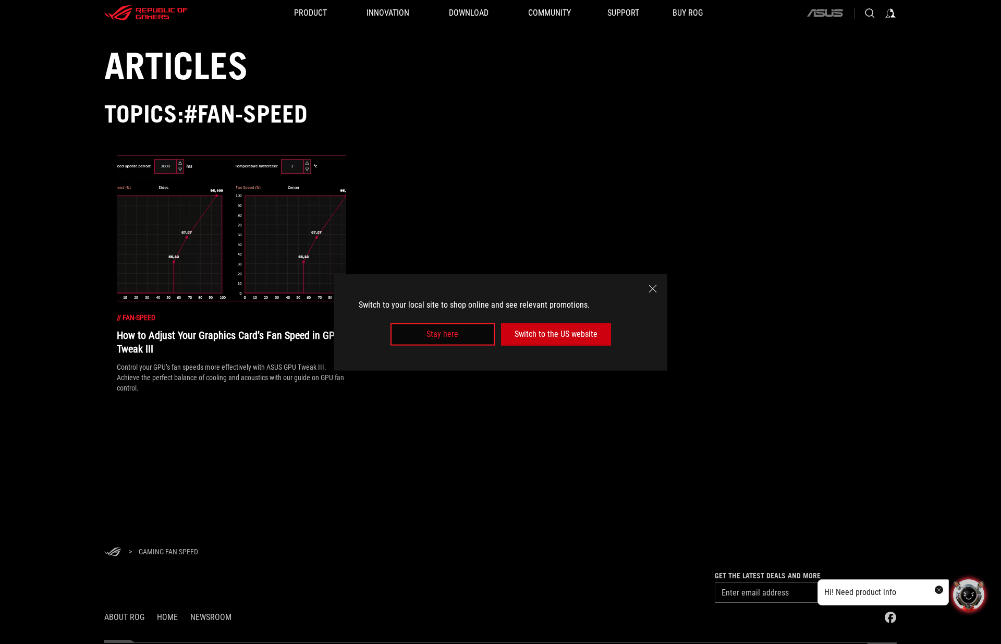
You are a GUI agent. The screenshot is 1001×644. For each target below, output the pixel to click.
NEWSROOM (210, 617)
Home (167, 617)
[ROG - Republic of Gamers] (146, 13)
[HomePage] (112, 552)
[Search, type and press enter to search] (869, 13)
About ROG (124, 617)
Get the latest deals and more (768, 576)
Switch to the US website (556, 334)
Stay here (442, 334)
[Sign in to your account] (890, 13)
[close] (652, 288)
